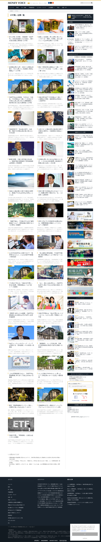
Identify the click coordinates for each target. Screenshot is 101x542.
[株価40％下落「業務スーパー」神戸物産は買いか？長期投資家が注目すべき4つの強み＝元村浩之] (70, 145)
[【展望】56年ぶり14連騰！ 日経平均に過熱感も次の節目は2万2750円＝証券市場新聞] (21, 302)
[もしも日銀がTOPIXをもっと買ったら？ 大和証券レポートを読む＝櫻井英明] (50, 363)
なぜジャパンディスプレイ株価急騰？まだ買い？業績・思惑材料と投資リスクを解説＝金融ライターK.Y (83, 203)
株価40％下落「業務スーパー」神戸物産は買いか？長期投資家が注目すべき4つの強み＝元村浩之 (84, 145)
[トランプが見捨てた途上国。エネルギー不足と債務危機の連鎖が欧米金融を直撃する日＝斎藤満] (70, 167)
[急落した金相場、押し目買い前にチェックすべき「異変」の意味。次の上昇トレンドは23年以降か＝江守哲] (50, 26)
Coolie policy (83, 530)
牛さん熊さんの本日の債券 (44, 488)
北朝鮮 (56, 488)
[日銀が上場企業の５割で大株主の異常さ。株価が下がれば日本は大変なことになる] (21, 180)
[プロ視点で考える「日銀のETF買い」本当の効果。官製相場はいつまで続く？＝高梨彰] (21, 272)
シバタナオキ (54, 490)
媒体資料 (69, 407)
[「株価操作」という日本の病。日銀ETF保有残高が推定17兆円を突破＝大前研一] (50, 332)
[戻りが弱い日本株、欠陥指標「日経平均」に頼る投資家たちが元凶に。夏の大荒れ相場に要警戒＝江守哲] (21, 26)
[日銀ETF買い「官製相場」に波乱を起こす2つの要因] (21, 424)
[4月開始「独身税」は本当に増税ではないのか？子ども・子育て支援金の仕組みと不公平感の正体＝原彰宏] (70, 196)
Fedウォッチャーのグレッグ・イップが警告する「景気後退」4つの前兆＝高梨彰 (21, 345)
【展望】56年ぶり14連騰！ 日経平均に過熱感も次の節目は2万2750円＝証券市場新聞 (21, 315)
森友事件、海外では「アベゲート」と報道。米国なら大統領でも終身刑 (83, 303)
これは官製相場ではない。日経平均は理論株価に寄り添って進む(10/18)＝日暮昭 (21, 375)
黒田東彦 (60, 490)
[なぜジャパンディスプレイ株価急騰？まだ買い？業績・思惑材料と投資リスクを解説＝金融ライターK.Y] (70, 204)
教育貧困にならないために (50, 505)
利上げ (56, 486)
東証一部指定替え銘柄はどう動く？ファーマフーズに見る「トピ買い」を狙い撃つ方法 (50, 69)
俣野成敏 (52, 488)
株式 (17, 7)
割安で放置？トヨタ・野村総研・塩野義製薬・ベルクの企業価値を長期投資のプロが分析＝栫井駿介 (83, 104)
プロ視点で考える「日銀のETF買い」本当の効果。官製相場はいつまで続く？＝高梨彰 (21, 285)
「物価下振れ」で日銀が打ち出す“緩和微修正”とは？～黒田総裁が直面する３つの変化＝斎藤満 (21, 223)
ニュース (11, 7)
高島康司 (43, 503)
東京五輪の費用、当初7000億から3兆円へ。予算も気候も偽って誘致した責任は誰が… (84, 340)
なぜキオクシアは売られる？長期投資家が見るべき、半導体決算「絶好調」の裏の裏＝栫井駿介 (83, 82)
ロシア (58, 505)
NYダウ (56, 507)
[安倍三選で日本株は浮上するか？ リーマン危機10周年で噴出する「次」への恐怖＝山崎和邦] (50, 180)
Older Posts (34, 448)
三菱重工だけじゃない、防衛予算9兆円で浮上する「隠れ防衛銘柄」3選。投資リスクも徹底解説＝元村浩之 (84, 159)
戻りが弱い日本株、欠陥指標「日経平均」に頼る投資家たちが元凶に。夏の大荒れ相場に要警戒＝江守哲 (21, 38)
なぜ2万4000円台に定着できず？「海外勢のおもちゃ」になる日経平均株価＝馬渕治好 (21, 255)
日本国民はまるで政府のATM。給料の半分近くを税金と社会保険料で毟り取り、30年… (83, 333)
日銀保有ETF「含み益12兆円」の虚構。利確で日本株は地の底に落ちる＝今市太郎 (21, 131)
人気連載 (50, 7)
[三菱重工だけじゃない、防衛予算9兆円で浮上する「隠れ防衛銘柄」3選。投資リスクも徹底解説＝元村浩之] (70, 160)
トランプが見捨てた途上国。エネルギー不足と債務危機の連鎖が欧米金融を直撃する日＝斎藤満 (83, 167)
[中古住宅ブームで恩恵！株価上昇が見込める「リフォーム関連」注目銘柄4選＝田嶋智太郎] (70, 138)
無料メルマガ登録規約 (72, 383)
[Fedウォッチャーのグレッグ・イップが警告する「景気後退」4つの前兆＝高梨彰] (21, 332)
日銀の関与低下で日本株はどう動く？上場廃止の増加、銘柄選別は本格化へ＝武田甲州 (50, 99)
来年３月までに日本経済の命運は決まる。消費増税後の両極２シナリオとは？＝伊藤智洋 (50, 223)
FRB (59, 488)
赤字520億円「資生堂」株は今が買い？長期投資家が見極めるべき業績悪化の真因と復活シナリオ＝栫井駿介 (83, 68)
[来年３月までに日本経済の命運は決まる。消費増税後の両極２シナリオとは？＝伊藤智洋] (50, 210)
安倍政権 (53, 493)
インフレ (43, 507)
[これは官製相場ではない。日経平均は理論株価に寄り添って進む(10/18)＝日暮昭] (21, 363)
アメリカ (60, 486)
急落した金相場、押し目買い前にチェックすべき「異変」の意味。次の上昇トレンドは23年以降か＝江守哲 (50, 38)
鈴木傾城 (43, 497)
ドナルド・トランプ (46, 486)
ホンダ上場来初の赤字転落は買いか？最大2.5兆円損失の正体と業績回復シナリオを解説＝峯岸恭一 (84, 174)
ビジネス (89, 56)
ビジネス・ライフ (41, 7)
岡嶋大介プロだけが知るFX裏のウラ (16, 505)
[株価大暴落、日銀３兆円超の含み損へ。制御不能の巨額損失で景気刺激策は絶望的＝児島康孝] (21, 148)
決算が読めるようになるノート (53, 503)
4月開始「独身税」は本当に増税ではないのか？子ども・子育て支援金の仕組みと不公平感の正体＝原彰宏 (84, 196)
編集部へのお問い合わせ (73, 411)
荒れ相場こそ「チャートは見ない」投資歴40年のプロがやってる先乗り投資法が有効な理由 (83, 41)
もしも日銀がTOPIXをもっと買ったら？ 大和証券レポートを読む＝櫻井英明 (50, 375)
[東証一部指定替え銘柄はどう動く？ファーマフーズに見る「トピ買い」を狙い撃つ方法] (50, 56)
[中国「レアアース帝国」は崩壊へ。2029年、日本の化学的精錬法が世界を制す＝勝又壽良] (70, 152)
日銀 (59, 501)
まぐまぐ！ (32, 526)
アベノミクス (44, 493)
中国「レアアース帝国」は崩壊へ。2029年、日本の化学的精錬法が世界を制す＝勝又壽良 (83, 33)
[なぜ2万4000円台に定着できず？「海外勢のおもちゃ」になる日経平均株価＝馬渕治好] (21, 242)
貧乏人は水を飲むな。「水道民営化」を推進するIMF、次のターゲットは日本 (83, 61)
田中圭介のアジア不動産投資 (14, 510)
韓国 (56, 493)
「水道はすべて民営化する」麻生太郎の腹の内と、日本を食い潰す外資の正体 (83, 362)
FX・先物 (23, 7)
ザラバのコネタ (11, 520)
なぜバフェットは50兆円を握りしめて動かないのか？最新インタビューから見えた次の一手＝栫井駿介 (83, 48)
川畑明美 (42, 505)
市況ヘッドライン (12, 499)
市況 (58, 7)
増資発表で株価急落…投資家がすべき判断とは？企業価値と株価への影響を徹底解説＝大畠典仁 (83, 181)
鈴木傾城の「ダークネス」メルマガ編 (48, 501)
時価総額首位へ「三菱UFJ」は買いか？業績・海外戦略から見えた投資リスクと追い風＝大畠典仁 (83, 118)
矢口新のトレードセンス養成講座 (15, 507)
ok (85, 534)
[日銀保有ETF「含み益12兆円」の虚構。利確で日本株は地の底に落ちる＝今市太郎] (21, 118)
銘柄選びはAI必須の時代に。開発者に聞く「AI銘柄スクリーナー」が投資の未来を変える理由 (82, 17)
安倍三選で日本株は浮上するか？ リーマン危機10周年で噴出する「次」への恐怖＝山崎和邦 (50, 193)
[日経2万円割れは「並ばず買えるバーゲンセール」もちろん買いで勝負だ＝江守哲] (50, 302)
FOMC (53, 499)
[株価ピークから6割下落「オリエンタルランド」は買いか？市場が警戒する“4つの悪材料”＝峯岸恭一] (70, 189)
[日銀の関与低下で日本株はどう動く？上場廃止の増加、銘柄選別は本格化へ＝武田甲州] (50, 86)
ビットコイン (52, 497)
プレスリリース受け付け (73, 412)
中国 (53, 507)
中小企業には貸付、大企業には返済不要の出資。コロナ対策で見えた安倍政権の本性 (83, 326)
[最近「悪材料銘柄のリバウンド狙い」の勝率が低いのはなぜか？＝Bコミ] (21, 394)
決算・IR (64, 7)
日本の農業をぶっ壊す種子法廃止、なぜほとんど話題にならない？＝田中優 (83, 368)
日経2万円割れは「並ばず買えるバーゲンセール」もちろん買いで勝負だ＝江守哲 (50, 315)
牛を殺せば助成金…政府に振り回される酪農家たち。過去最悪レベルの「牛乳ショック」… (83, 311)
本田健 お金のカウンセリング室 (15, 518)
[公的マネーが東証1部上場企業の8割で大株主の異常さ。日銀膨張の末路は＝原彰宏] (50, 118)
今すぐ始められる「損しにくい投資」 (38, 3)
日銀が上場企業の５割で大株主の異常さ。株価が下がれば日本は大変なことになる (21, 193)
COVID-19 (44, 484)
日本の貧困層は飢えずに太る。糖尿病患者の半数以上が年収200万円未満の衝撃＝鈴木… (84, 347)
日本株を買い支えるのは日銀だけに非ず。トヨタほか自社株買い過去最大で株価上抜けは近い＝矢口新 (50, 161)
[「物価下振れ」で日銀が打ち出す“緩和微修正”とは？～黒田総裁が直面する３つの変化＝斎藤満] (21, 210)
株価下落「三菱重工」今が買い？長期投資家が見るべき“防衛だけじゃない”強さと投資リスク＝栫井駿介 (83, 75)
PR (8, 523)
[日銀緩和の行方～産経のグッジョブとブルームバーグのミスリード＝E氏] (50, 394)
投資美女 (10, 515)
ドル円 (49, 493)
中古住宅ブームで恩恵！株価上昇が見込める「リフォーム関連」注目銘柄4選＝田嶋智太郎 (84, 137)
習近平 (53, 486)
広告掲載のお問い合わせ (73, 409)
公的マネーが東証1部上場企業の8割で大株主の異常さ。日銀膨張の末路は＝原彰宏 (50, 131)
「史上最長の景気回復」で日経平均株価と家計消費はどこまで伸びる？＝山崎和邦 (50, 255)
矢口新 (49, 490)
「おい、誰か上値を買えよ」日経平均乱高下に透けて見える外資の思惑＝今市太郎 (50, 285)
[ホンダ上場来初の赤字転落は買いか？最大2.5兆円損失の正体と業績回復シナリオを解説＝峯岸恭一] (70, 174)
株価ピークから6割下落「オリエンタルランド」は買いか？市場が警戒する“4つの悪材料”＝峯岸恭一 (84, 189)
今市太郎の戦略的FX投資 (48, 495)
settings (85, 538)
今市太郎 (40, 484)
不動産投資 (31, 7)
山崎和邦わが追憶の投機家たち (15, 502)
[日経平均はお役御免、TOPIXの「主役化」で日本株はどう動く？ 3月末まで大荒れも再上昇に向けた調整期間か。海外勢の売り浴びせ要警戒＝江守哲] (21, 86)
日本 (40, 503)
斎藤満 (47, 497)
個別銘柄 (60, 507)
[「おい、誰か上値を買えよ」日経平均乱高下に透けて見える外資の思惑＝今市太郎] (50, 272)
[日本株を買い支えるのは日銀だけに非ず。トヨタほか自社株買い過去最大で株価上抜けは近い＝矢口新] (50, 148)
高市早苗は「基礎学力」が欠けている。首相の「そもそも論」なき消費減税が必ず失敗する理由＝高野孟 (83, 97)
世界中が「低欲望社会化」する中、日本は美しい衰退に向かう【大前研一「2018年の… (83, 354)
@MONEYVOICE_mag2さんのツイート (80, 416)
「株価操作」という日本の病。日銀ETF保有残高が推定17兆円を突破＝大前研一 (50, 345)
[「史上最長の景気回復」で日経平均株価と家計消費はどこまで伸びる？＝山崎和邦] (50, 242)
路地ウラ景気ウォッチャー (14, 512)
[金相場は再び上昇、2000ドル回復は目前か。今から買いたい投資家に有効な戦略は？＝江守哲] (21, 56)
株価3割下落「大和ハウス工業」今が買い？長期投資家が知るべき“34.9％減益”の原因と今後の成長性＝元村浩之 (84, 111)
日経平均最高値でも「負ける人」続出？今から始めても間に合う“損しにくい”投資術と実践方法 (84, 26)
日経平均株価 (48, 507)
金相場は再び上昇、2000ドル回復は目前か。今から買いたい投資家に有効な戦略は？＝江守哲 (21, 69)
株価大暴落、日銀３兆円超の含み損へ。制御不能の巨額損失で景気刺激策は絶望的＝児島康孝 (21, 161)
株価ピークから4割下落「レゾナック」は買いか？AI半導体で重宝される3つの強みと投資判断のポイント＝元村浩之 (84, 126)
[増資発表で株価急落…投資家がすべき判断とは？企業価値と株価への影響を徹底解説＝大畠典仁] (70, 182)
